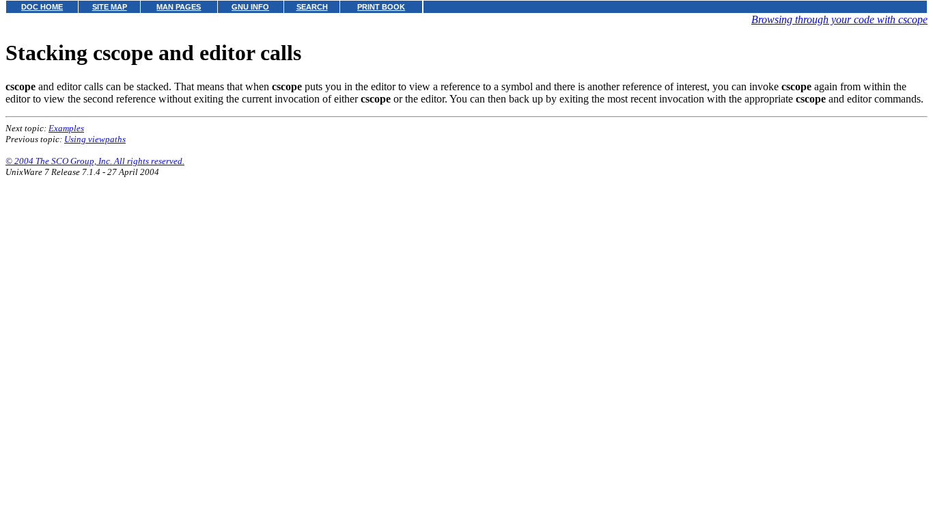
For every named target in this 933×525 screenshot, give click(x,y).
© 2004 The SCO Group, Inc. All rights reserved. (94, 161)
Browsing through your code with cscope (839, 19)
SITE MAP (109, 7)
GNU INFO (250, 7)
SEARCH (312, 7)
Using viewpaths (95, 139)
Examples (66, 128)
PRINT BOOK (381, 7)
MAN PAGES (178, 7)
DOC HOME (42, 7)
